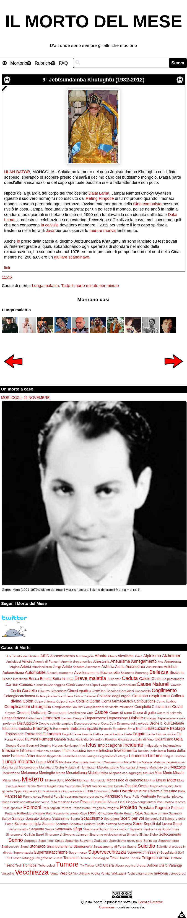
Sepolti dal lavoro (158, 824)
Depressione (117, 718)
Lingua (169, 756)
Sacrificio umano (156, 813)
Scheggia (151, 818)
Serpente (36, 829)
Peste (75, 802)
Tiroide (124, 858)
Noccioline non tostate (108, 786)
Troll (18, 865)
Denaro (66, 718)
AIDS (44, 656)
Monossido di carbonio (124, 780)
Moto (171, 780)
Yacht (131, 873)
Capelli (95, 685)
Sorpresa (30, 840)
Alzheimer (171, 656)
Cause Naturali (153, 684)
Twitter (89, 865)
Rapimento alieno (66, 813)
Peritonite (148, 796)
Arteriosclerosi (42, 667)
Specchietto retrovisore (126, 840)
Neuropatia (73, 786)
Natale (31, 786)
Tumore (67, 864)
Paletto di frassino (162, 791)
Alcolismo (126, 656)
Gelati (71, 739)
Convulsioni (161, 707)
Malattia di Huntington (80, 767)
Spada (59, 840)
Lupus (41, 762)
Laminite (69, 756)
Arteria (25, 666)
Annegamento (144, 661)
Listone (179, 756)
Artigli (57, 667)
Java (50, 230)
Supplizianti (169, 852)
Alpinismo (152, 656)
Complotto (142, 707)
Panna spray (32, 796)
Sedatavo (76, 824)
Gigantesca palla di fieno (136, 739)
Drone (154, 723)
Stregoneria (82, 846)
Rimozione (105, 813)
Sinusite (132, 834)
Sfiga (77, 829)
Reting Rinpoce (100, 198)
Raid (49, 813)
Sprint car (150, 840)
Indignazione (172, 745)
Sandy (6, 818)
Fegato (139, 734)
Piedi (121, 802)
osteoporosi (177, 873)
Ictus (91, 745)
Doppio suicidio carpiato (56, 723)
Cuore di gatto (144, 712)
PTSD (143, 791)
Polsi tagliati (51, 808)
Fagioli (67, 734)
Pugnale (162, 807)
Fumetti (46, 739)
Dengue (78, 718)
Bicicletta (177, 672)
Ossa (89, 791)
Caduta (130, 678)
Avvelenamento (86, 672)
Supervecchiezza (107, 852)
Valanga (175, 865)
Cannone (82, 685)
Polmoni (32, 807)
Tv (82, 865)
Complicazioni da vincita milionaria (108, 707)
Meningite (47, 773)
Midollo (94, 773)
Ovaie (114, 791)
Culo (90, 713)
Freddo (19, 739)
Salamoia (175, 813)
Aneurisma (120, 661)
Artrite (67, 666)
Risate (118, 813)
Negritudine (55, 786)
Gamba (60, 739)
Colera (68, 696)
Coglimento (164, 690)
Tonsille (135, 858)
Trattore (176, 858)
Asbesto (78, 667)
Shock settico (119, 829)
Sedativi (90, 824)
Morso (161, 780)
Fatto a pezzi (102, 734)
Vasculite (7, 873)
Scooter (48, 824)
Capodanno (109, 685)
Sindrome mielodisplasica (107, 834)
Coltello (82, 701)
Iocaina (143, 751)
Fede (128, 734)
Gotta (21, 745)
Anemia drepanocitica (76, 661)
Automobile (35, 672)
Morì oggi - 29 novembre (25, 398)
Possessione (82, 808)
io (18, 241)
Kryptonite (54, 756)
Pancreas (13, 796)
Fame (77, 734)
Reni (92, 813)
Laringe (91, 756)
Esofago (177, 728)
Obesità (131, 786)
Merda (60, 773)
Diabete (136, 718)
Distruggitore (27, 723)
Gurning (45, 745)
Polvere (66, 808)
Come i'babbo (166, 701)
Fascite (87, 734)
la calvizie (50, 225)
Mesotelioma (76, 773)
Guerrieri (32, 745)
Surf (181, 852)
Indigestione (153, 745)
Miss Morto (163, 773)
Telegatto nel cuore (48, 858)
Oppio (18, 791)
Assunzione (154, 667)
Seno (138, 823)
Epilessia (105, 728)
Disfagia (150, 718)
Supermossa (78, 852)
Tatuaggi (28, 858)
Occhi (143, 786)
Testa (114, 858)
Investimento (125, 750)
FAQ (63, 63)
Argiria (14, 667)
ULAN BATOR (17, 172)
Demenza (51, 718)
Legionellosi (106, 756)
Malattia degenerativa (169, 762)
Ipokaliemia (158, 751)
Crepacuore (57, 712)
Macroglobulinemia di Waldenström (98, 762)
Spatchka (72, 840)
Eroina (141, 728)
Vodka (95, 873)
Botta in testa (62, 679)
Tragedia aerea (155, 857)
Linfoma (155, 755)
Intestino (106, 750)
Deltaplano (34, 718)
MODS (52, 762)
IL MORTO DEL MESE (93, 21)
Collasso (90, 696)
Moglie (70, 780)
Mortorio (18, 63)
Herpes (57, 745)
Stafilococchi (10, 846)
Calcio (145, 678)
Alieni (138, 656)
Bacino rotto (110, 672)
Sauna (75, 818)
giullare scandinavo (71, 257)
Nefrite (41, 786)
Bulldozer (114, 679)
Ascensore (93, 667)
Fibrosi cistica (166, 734)
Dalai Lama (98, 193)
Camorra (26, 684)
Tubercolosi (46, 865)
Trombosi (29, 865)
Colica (78, 696)
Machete (65, 762)
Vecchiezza (32, 872)
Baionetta (127, 673)
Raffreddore (25, 813)
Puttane (10, 813)
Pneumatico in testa (171, 802)
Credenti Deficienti (31, 712)
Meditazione (11, 773)
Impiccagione (110, 745)
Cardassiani (127, 685)
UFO (98, 865)
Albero (112, 656)
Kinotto (41, 756)
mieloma (161, 873)
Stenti (24, 846)
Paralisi (47, 796)
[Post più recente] (13, 371)
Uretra (140, 865)
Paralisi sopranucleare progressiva (79, 796)
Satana (45, 818)
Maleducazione (108, 767)
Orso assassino (72, 791)
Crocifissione (77, 713)
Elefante (177, 723)
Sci (161, 818)
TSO (8, 858)
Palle (181, 791)
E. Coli (165, 723)
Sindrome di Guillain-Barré (25, 834)
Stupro (132, 846)
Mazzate (178, 767)
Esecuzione (158, 728)
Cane (70, 684)
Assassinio (135, 666)
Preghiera (99, 808)
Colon (28, 701)
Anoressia (172, 661)
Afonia (100, 656)
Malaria (147, 762)
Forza (8, 739)
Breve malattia (90, 678)
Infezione (10, 750)
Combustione (145, 701)
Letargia (122, 756)
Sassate (32, 818)
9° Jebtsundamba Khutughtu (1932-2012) (93, 80)
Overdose (129, 791)
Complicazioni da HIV (67, 707)
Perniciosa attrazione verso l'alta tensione (40, 802)
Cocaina (112, 691)
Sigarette (136, 829)
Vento (54, 873)
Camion (11, 684)
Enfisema (78, 728)
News (86, 786)
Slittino (144, 834)
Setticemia (63, 829)
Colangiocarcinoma (19, 696)
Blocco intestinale (15, 679)
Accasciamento (62, 656)
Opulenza (30, 791)
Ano (161, 661)
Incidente (133, 745)
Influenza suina (74, 750)
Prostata (146, 807)
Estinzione (33, 734)
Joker (30, 756)
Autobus (170, 666)
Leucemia (138, 755)
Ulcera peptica (125, 865)
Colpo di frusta (44, 701)
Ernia (131, 728)
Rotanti (129, 813)
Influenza (27, 750)
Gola (178, 739)
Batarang (141, 673)
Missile (178, 773)
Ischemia (18, 756)
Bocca (34, 679)
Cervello (29, 690)
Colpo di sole (65, 701)
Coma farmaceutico (117, 701)
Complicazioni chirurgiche (27, 706)
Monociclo (98, 780)
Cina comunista (147, 204)
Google (11, 745)
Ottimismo (101, 791)
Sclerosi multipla (27, 824)
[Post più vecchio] (173, 371)
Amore (27, 661)
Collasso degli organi (114, 696)
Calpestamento (173, 679)
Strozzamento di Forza (109, 846)
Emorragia (42, 728)
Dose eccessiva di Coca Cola (95, 723)
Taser (17, 858)
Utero (163, 865)
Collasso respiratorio (151, 696)
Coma (94, 701)
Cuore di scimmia (169, 713)
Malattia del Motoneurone (19, 767)
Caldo (156, 679)
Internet (92, 751)
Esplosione (14, 734)
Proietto (128, 807)
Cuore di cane (120, 712)
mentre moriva (102, 230)
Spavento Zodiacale (94, 840)
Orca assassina (49, 791)
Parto (128, 796)
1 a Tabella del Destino (23, 656)
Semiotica (125, 824)
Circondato (58, 691)
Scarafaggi (111, 818)
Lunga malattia (45, 285)
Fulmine (31, 739)
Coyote (10, 713)
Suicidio (146, 846)
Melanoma (29, 773)
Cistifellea (99, 691)
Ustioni (152, 865)
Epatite (92, 728)
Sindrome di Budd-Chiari (161, 829)
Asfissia (107, 666)
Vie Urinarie (81, 873)
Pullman (177, 808)
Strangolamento (60, 846)
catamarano (144, 873)
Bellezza (158, 672)
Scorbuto (62, 824)
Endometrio (61, 728)
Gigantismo (164, 739)
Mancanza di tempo (134, 767)
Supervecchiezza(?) (143, 852)
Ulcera (108, 865)
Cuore (101, 712)
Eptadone (120, 728)
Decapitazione (13, 718)
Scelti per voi (132, 818)
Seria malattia (18, 829)
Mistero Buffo (54, 780)
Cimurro (44, 691)
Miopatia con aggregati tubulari (131, 773)
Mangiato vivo (159, 767)
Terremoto (71, 858)
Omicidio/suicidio (160, 786)
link (7, 268)
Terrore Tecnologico (95, 858)
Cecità (15, 691)
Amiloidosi (13, 661)
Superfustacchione (51, 852)
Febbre (118, 734)
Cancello (40, 685)
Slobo (154, 834)
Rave (83, 813)
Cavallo (176, 685)
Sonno (15, 840)
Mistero (32, 779)
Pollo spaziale (12, 808)
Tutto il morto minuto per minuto (90, 285)
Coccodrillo (143, 691)
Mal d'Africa (132, 762)
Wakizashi (119, 873)
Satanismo (61, 818)
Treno (9, 865)
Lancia (81, 756)
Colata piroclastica (49, 696)
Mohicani (83, 780)
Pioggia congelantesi (141, 802)
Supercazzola (23, 852)
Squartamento (168, 840)
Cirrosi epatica (79, 691)
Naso (22, 786)
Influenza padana (48, 751)
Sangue (18, 818)
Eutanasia (52, 734)
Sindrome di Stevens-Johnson (66, 834)
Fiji (179, 734)
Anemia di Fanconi (46, 661)
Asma (120, 666)
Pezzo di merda (93, 802)
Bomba (46, 679)
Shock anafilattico (96, 829)
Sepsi (177, 824)
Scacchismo (92, 818)
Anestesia (101, 661)
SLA (139, 813)
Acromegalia (85, 656)
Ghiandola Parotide (103, 739)
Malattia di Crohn (51, 767)
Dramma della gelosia (132, 723)
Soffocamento (170, 834)
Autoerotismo (13, 672)
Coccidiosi (126, 691)
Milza (104, 773)
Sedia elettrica (106, 824)
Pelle (136, 796)
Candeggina (56, 685)
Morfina (149, 780)
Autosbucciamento (60, 673)
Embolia (25, 728)
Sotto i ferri (46, 840)
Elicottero (10, 728)
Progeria (113, 808)
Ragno (40, 813)
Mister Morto (12, 780)
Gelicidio (82, 739)
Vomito (106, 873)
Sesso (49, 829)
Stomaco (37, 846)
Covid (177, 706)
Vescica (66, 873)
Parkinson (113, 796)
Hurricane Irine (74, 745)
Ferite (151, 734)
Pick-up (111, 802)
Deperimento (95, 718)
